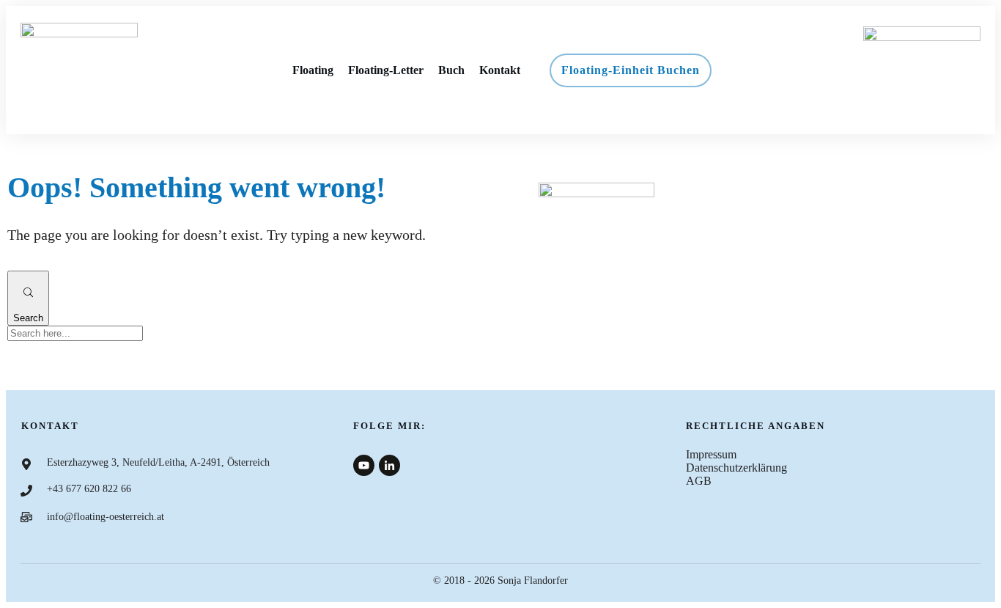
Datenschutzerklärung (736, 467)
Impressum (711, 454)
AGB (699, 481)
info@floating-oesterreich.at (105, 516)
